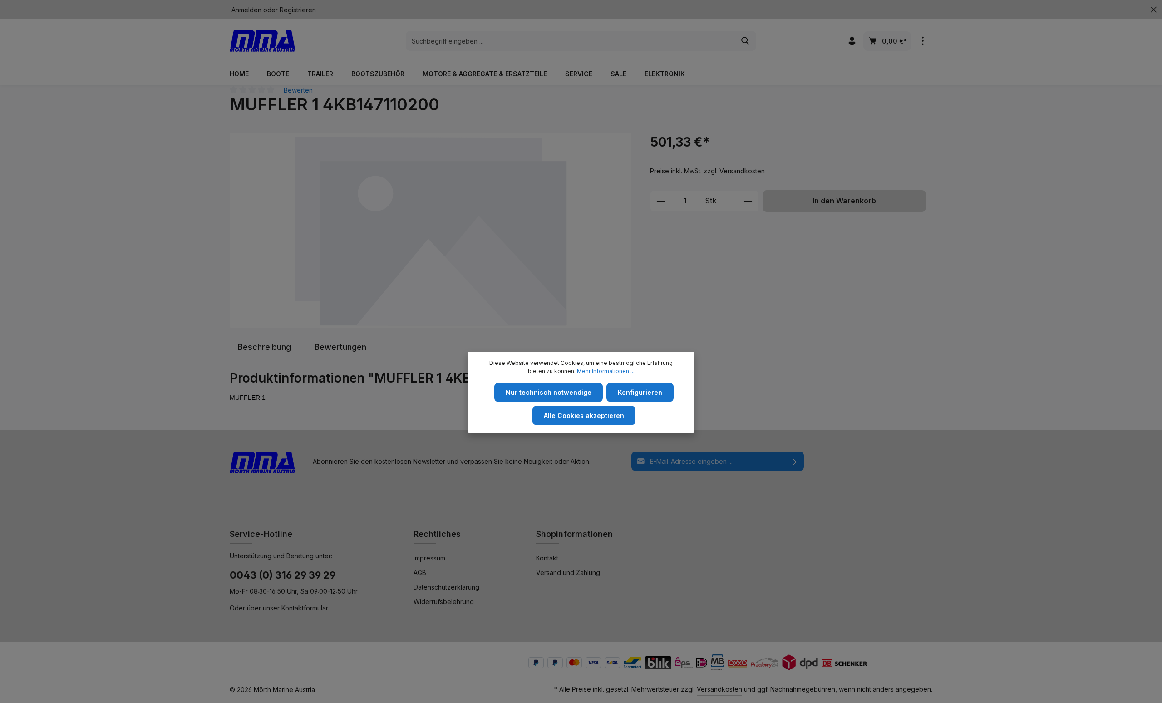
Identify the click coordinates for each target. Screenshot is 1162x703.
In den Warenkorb (844, 201)
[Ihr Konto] (852, 41)
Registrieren (298, 10)
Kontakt (547, 558)
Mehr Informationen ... (606, 371)
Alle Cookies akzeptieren (584, 415)
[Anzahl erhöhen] (748, 201)
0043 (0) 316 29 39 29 (282, 575)
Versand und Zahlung (568, 572)
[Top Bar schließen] (1153, 9)
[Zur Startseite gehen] (262, 41)
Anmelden (246, 10)
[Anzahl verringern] (660, 201)
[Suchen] (745, 41)
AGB (420, 572)
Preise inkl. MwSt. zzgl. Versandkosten (707, 171)
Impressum (429, 558)
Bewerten (298, 90)
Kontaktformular (304, 608)
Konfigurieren (640, 392)
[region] (431, 230)
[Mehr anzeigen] (922, 41)
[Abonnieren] (795, 461)
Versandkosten (719, 689)
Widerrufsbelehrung (444, 601)
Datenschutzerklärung (446, 587)
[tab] (264, 347)
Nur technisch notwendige (548, 392)
